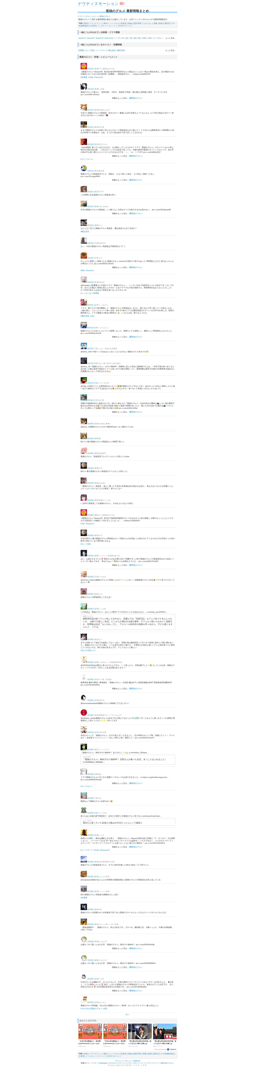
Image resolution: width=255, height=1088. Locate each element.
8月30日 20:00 (93, 438)
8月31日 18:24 (93, 127)
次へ (127, 1014)
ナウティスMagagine (99, 1063)
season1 (82, 38)
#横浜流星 (85, 316)
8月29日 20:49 (93, 862)
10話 (144, 38)
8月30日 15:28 (93, 609)
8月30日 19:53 (93, 453)
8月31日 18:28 (93, 110)
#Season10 (105, 850)
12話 (149, 38)
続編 (130, 23)
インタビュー (102, 26)
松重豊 (81, 50)
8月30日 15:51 (93, 594)
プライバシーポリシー (123, 1061)
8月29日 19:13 (93, 924)
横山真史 (112, 50)
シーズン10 (119, 38)
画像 (155, 23)
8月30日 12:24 (93, 715)
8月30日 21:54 (93, 424)
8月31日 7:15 (93, 349)
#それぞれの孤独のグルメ (91, 1008)
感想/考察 (137, 23)
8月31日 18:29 (93, 89)
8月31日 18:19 (93, 144)
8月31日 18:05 (93, 206)
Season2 (90, 38)
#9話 (105, 1008)
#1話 (92, 316)
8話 (135, 38)
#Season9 (98, 77)
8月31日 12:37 (93, 305)
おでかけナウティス (117, 1063)
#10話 (90, 77)
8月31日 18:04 (93, 225)
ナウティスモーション (98, 3)
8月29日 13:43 (93, 979)
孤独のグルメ (137, 98)
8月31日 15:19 (93, 282)
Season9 (99, 38)
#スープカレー (87, 786)
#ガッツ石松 (86, 544)
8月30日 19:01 (93, 515)
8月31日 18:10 (93, 192)
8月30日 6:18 (93, 813)
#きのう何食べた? (88, 650)
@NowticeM (147, 19)
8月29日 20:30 (93, 891)
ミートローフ (101, 50)
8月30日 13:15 (93, 679)
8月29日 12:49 (93, 1002)
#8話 (83, 270)
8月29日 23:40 (93, 835)
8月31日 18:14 (93, 171)
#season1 (90, 270)
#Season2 (90, 524)
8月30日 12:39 (93, 700)
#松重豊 (84, 77)
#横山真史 (85, 231)
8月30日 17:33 (93, 577)
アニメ (99, 23)
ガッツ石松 (90, 50)
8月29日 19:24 (93, 909)
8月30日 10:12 (93, 750)
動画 (161, 23)
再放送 (123, 23)
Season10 (108, 38)
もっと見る (170, 38)
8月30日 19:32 (93, 483)
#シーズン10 (86, 293)
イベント (113, 26)
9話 (139, 38)
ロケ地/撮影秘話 (167, 1054)
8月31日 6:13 (93, 400)
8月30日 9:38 (93, 774)
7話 (130, 38)
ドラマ (92, 23)
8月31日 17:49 (93, 243)
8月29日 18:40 (93, 942)
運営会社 (137, 1061)
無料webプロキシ (167, 1063)
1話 (126, 38)
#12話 (96, 850)
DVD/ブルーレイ (126, 26)
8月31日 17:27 (93, 258)
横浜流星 (121, 50)
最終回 (167, 23)
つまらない (147, 23)
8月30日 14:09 (93, 662)
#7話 (83, 524)
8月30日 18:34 (93, 535)
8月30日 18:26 (93, 556)
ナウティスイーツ (152, 1063)
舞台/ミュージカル (111, 23)
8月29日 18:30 (93, 960)
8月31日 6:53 (93, 363)
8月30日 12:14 (93, 732)
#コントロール (87, 159)
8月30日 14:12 (93, 639)
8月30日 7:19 (93, 798)
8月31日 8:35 (93, 328)
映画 (86, 23)
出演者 (93, 26)
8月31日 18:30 (93, 69)
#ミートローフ (87, 850)
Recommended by (161, 1049)
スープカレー (158, 38)
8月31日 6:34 (93, 383)
